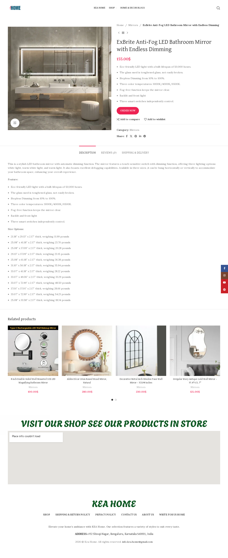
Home (120, 25)
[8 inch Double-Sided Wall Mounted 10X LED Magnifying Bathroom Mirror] (33, 351)
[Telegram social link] (144, 136)
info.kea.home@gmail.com (137, 541)
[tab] (87, 151)
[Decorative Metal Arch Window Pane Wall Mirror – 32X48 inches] (141, 351)
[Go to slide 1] (112, 400)
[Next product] (127, 33)
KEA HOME (114, 503)
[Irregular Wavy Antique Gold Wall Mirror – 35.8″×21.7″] (195, 351)
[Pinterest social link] (135, 136)
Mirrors (133, 25)
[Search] (218, 8)
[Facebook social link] (127, 136)
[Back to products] (123, 33)
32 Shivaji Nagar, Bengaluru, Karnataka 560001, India (121, 534)
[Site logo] (15, 7)
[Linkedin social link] (140, 136)
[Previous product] (119, 33)
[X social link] (131, 136)
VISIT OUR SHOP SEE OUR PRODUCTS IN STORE (114, 422)
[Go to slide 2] (116, 400)
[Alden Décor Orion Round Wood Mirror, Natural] (87, 351)
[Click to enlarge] (15, 123)
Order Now (127, 110)
